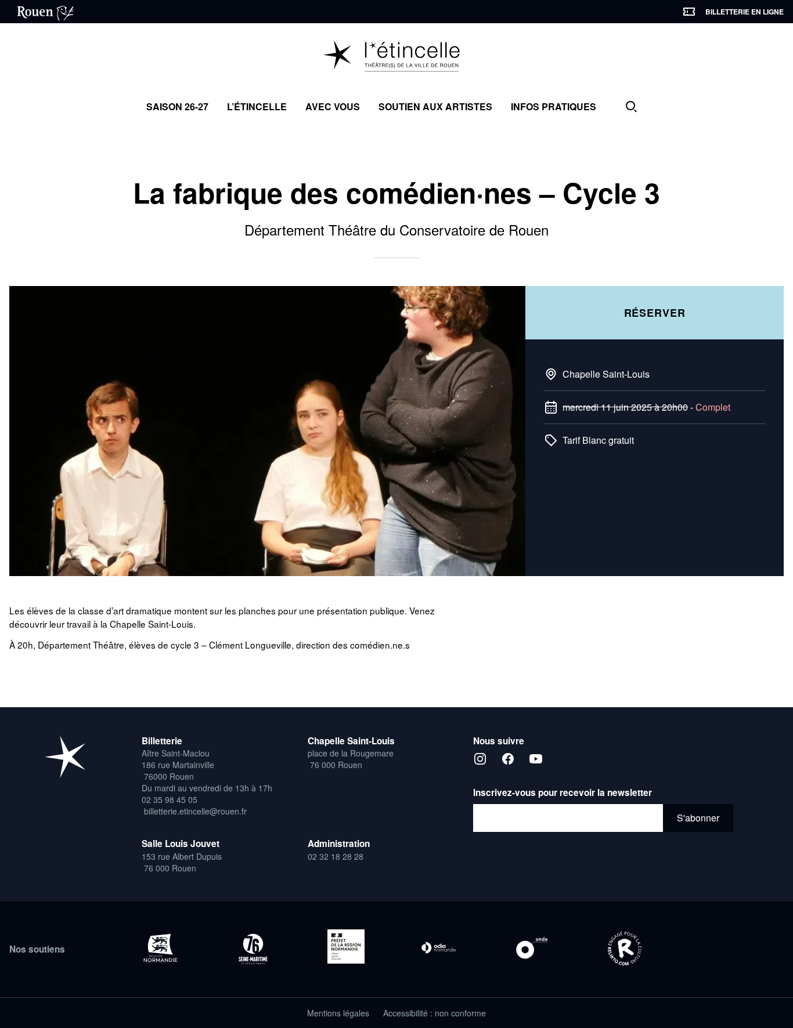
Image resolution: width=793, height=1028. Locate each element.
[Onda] (531, 948)
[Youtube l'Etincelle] (536, 759)
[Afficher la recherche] (631, 107)
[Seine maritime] (253, 948)
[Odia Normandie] (438, 948)
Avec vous (332, 106)
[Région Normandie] (160, 948)
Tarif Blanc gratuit (598, 440)
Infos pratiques (553, 106)
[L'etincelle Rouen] (65, 756)
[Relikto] (624, 949)
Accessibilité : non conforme (434, 1013)
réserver (655, 312)
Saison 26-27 (177, 106)
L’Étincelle (257, 106)
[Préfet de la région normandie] (346, 946)
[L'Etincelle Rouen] (396, 56)
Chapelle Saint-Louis (606, 374)
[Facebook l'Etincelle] (508, 759)
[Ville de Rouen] (41, 11)
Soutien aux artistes (435, 106)
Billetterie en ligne (744, 11)
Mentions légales (338, 1013)
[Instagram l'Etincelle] (480, 759)
